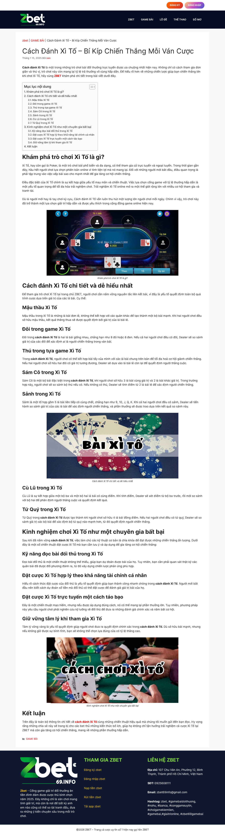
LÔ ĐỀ (163, 19)
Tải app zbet (92, 806)
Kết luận (32, 146)
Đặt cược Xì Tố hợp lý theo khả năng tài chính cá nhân (63, 134)
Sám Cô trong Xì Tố (44, 111)
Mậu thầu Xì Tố (40, 100)
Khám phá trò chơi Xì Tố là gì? (45, 91)
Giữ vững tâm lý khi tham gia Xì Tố (52, 142)
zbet (25, 40)
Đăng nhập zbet (94, 779)
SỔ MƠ (197, 19)
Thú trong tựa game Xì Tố (47, 107)
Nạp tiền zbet (93, 788)
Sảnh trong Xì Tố (42, 115)
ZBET (131, 19)
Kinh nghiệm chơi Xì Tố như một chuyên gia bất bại (59, 126)
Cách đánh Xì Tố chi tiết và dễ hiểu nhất (52, 96)
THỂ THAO (180, 19)
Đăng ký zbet (92, 769)
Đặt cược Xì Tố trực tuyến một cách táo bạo (57, 138)
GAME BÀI (147, 19)
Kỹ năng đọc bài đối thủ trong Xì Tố (52, 130)
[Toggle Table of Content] (90, 87)
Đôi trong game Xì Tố (45, 103)
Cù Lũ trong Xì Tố (43, 119)
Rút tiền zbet (92, 797)
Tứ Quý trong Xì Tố (43, 122)
